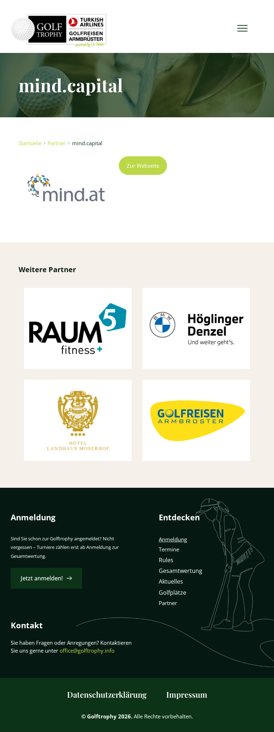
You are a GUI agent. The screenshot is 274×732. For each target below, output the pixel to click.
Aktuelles (171, 581)
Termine (169, 549)
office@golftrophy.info (87, 650)
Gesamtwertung (180, 571)
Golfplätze (172, 592)
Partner (168, 602)
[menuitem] (106, 695)
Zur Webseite (143, 165)
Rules (166, 560)
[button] (242, 28)
